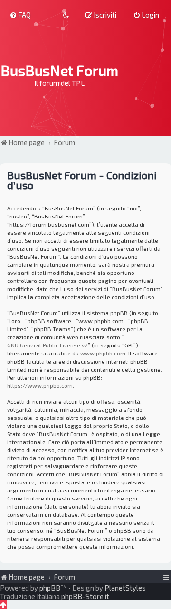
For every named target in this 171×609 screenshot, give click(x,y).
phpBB (49, 587)
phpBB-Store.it (85, 596)
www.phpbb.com (102, 353)
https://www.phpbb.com (40, 385)
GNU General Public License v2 (47, 345)
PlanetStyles (125, 587)
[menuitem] (20, 14)
